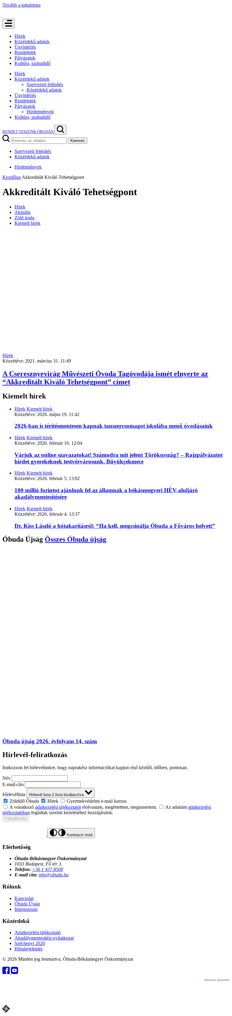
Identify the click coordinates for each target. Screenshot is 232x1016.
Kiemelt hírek (27, 223)
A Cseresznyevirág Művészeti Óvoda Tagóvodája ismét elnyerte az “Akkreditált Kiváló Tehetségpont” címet (105, 378)
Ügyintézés (25, 47)
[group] (116, 801)
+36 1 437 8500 (47, 869)
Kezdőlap (11, 177)
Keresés (77, 140)
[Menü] (8, 24)
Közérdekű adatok (32, 41)
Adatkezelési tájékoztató (37, 932)
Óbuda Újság (27, 903)
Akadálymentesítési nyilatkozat (44, 937)
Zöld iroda (24, 217)
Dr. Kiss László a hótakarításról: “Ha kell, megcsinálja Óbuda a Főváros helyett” (114, 526)
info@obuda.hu (54, 874)
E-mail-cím (13, 784)
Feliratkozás (15, 818)
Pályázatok (24, 57)
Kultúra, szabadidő (32, 63)
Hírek (19, 36)
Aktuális (22, 212)
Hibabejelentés (28, 948)
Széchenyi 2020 (29, 943)
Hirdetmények (40, 111)
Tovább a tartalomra (21, 5)
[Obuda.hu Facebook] (6, 972)
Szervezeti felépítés (45, 84)
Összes (75, 539)
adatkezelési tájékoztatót (58, 807)
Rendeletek (25, 52)
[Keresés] (60, 130)
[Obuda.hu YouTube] (14, 972)
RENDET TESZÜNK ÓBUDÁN (28, 131)
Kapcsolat (24, 898)
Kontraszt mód (79, 835)
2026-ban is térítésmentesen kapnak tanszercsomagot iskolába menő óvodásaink (113, 426)
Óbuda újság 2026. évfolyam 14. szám (49, 741)
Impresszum (25, 909)
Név (6, 778)
